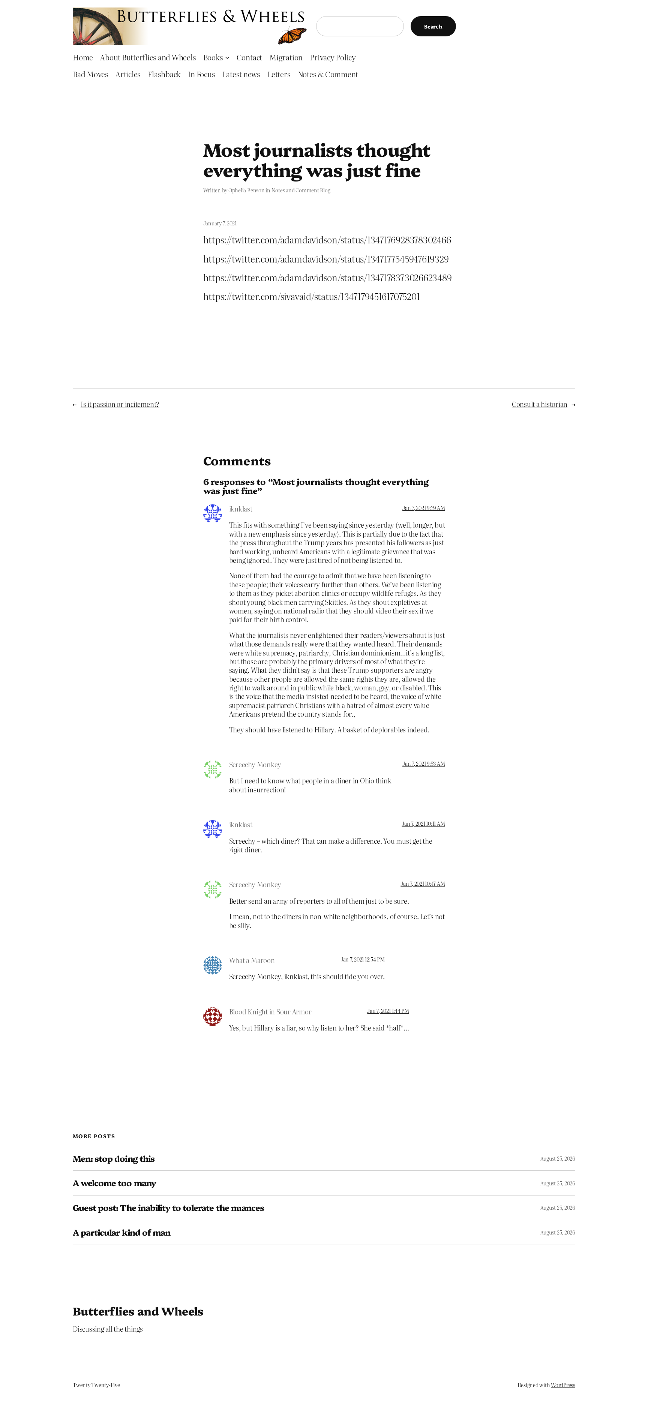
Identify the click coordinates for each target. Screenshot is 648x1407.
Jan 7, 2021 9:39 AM (423, 508)
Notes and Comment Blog (301, 190)
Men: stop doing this (113, 1158)
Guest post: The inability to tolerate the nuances (168, 1207)
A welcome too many (114, 1183)
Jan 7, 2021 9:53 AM (423, 763)
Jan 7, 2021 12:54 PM (362, 959)
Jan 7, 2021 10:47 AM (422, 883)
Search (433, 26)
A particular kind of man (121, 1232)
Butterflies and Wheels (138, 1310)
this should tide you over (346, 976)
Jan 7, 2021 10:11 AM (423, 823)
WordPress (563, 1385)
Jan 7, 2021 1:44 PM (388, 1010)
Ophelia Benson (246, 190)
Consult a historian (539, 404)
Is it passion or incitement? (120, 404)
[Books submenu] (227, 57)
